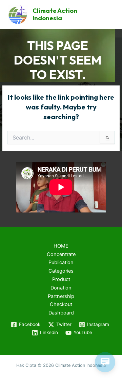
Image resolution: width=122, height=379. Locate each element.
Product (61, 279)
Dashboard (61, 313)
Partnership (61, 296)
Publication (61, 262)
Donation (61, 288)
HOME (61, 246)
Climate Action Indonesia (55, 14)
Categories (61, 271)
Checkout (61, 304)
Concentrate (61, 254)
